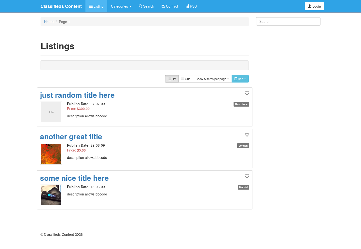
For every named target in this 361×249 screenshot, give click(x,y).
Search (148, 6)
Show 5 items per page (211, 79)
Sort (240, 79)
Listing (98, 6)
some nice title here (74, 177)
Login (316, 6)
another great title (71, 136)
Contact (171, 6)
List (173, 79)
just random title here (77, 94)
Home (49, 21)
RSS (193, 6)
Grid (187, 79)
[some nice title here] (53, 195)
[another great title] (53, 154)
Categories (120, 6)
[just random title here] (53, 112)
